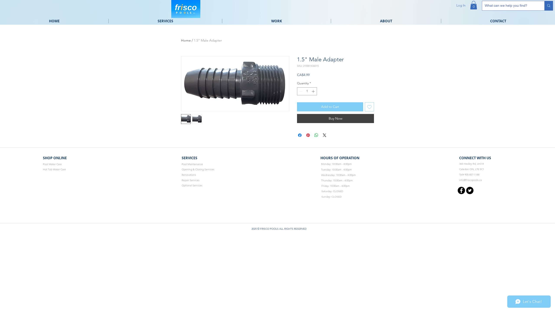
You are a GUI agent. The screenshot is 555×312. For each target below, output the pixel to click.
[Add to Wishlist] (369, 106)
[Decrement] (300, 91)
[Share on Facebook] (299, 135)
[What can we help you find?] (548, 5)
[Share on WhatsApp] (316, 135)
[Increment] (313, 91)
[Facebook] (461, 190)
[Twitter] (469, 190)
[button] (473, 5)
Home (186, 40)
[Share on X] (324, 135)
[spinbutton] (307, 91)
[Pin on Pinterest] (308, 135)
